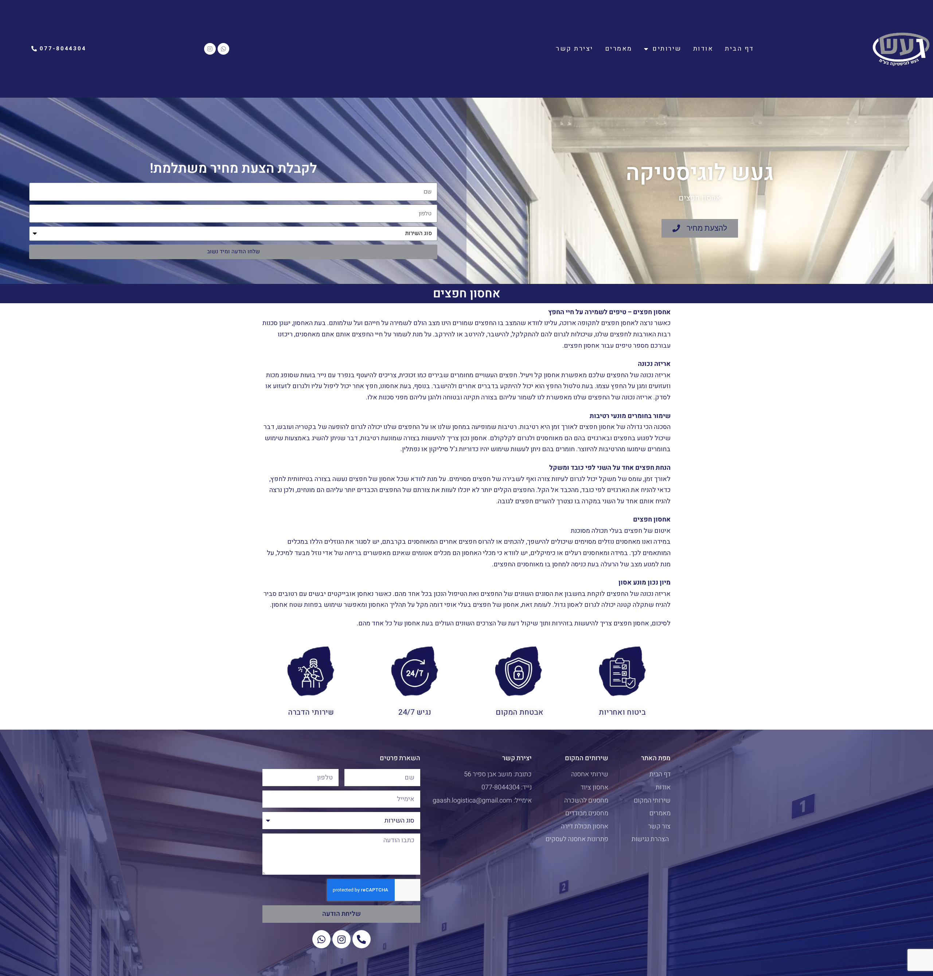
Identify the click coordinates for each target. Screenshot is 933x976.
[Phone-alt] (361, 939)
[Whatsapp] (223, 49)
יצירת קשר (574, 49)
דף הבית (739, 49)
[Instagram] (210, 49)
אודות (703, 49)
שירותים (667, 49)
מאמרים (618, 49)
